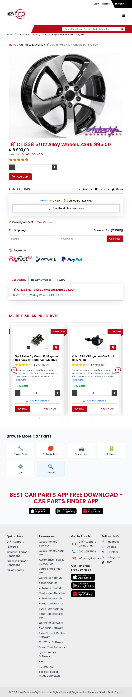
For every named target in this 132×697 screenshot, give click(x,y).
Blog (41, 661)
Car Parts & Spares (27, 34)
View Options (44, 222)
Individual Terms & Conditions (18, 554)
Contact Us (46, 667)
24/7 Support (15, 542)
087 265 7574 (87, 551)
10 (83, 418)
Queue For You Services (48, 543)
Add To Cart (50, 408)
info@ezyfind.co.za (87, 558)
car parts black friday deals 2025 (49, 674)
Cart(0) (121, 3)
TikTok (111, 562)
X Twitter (112, 552)
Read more (20, 380)
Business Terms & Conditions (18, 563)
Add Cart (22, 177)
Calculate (114, 238)
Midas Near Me (48, 583)
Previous (12, 368)
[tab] (18, 280)
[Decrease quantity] (17, 393)
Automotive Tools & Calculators (51, 561)
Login (96, 3)
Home (10, 34)
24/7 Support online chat (87, 543)
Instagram (113, 557)
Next (116, 368)
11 (87, 418)
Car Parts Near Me (50, 578)
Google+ (112, 547)
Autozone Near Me (50, 588)
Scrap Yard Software (52, 647)
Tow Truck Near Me (51, 609)
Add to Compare (39, 400)
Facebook (113, 542)
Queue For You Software (48, 654)
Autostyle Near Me (50, 598)
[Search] (122, 29)
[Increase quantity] (57, 393)
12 (92, 418)
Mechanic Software (51, 628)
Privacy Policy (15, 570)
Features (12, 547)
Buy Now (22, 408)
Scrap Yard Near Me (51, 603)
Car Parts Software (51, 623)
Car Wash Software (51, 642)
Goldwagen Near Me (52, 593)
